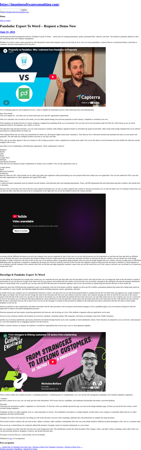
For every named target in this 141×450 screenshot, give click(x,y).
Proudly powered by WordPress (11, 449)
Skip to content (5, 21)
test (10, 438)
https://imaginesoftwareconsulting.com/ (29, 4)
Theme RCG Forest (30, 449)
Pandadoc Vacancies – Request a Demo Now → (66, 447)
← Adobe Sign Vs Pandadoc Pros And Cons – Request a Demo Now (24, 447)
